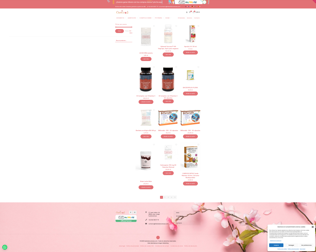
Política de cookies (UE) (147, 246)
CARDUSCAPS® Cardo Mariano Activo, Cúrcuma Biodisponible (190, 175)
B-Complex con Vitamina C (146, 96)
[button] (313, 227)
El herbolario (179, 216)
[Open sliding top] (314, 2)
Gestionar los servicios (275, 240)
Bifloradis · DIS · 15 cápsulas (168, 130)
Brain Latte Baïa (146, 181)
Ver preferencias (306, 245)
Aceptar (276, 245)
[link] (120, 212)
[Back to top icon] (158, 237)
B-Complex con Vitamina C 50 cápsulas (168, 97)
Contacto (179, 223)
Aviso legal (302, 249)
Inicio (177, 212)
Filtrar (119, 31)
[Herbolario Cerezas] (122, 12)
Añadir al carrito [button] (190, 52)
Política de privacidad (293, 249)
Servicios (178, 219)
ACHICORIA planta (146, 53)
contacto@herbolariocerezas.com (170, 6)
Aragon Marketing (163, 243)
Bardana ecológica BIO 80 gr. (146, 130)
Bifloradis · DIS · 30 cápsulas (190, 130)
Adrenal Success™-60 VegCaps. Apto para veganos (168, 48)
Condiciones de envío (176, 246)
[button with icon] (130, 212)
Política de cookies (282, 249)
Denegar (291, 245)
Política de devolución (190, 246)
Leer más (146, 59)
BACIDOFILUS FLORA (190, 88)
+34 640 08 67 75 (153, 6)
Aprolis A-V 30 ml (190, 47)
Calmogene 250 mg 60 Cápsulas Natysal (168, 166)
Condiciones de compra (162, 246)
